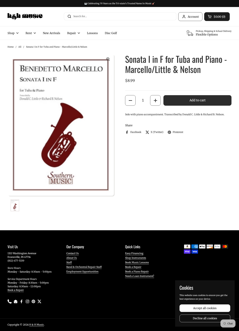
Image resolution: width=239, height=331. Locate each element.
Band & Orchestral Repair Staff (84, 267)
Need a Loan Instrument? (139, 276)
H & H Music (36, 324)
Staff (69, 262)
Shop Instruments (135, 257)
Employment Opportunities (82, 271)
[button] (130, 100)
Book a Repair (16, 290)
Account (193, 16)
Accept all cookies (205, 308)
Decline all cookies (205, 318)
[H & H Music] (25, 16)
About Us (71, 257)
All (19, 46)
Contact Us (72, 253)
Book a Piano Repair (137, 271)
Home (11, 46)
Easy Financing (134, 253)
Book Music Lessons (137, 262)
